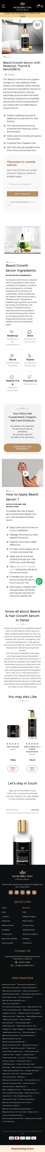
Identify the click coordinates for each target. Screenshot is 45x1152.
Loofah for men (8, 1054)
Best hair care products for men (13, 1000)
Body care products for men (14, 1070)
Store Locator (7, 943)
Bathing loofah (7, 1023)
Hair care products (24, 997)
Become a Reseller (10, 939)
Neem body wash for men (26, 1026)
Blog (4, 912)
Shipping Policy (28, 930)
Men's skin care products (11, 987)
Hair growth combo (9, 1099)
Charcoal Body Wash (22, 1023)
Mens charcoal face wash (12, 1010)
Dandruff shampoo (27, 1035)
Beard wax (21, 1016)
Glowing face (38, 1067)
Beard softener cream (34, 1016)
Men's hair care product (10, 1003)
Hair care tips (31, 1058)
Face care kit (6, 1096)
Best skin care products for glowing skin (16, 1109)
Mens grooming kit (9, 984)
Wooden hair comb (9, 1013)
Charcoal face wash (32, 1051)
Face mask (6, 1067)
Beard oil (5, 1048)
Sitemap (26, 939)
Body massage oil (18, 1029)
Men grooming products (26, 984)
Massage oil (6, 1029)
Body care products (29, 987)
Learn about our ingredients (23, 448)
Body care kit (33, 1112)
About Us (26, 908)
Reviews (11, 74)
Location (5, 917)
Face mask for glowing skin (31, 994)
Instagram (6, 930)
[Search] (42, 6)
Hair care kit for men (32, 1080)
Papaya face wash (32, 1070)
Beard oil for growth (11, 1019)
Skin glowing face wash (10, 994)
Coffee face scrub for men (11, 1032)
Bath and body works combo (12, 1118)
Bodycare (21, 1077)
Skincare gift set (26, 1074)
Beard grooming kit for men (12, 1080)
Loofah (18, 1054)
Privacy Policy (28, 925)
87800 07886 (24, 962)
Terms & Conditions (30, 934)
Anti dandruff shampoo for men (14, 1007)
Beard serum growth (30, 1045)
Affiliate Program (29, 917)
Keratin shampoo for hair (11, 1045)
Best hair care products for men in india (16, 1102)
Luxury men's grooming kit (12, 1115)
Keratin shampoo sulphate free (13, 1042)
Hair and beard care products (12, 1093)
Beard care (6, 1074)
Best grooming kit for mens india (14, 1112)
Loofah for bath (28, 1054)
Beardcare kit (21, 1086)
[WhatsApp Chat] (39, 581)
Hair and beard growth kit (22, 1096)
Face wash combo (29, 1089)
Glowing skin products (10, 1105)
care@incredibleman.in (24, 965)
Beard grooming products (11, 991)
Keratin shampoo (29, 1032)
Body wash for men (35, 1007)
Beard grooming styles (34, 1118)
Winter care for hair (9, 1058)
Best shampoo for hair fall (11, 1039)
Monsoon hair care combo (11, 1083)
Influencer (6, 921)
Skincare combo (29, 1083)
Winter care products (26, 1099)
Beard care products (30, 991)
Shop (4, 908)
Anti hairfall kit (9, 1121)
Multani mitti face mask (25, 1064)
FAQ (24, 912)
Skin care (15, 1074)
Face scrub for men (23, 1061)
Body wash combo (32, 1093)
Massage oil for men (34, 1029)
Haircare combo (8, 1086)
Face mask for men (9, 997)
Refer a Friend (7, 925)
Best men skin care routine (21, 1067)
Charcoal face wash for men (12, 1051)
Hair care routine (8, 1061)
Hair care (21, 1058)
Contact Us (27, 943)
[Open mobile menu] (4, 6)
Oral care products (9, 1077)
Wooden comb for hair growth (29, 1013)
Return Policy (27, 921)
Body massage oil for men (11, 1089)
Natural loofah (25, 1019)
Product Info (7, 934)
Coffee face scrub (8, 1064)
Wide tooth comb (8, 1016)
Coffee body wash (8, 1026)
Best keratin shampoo (31, 1010)
